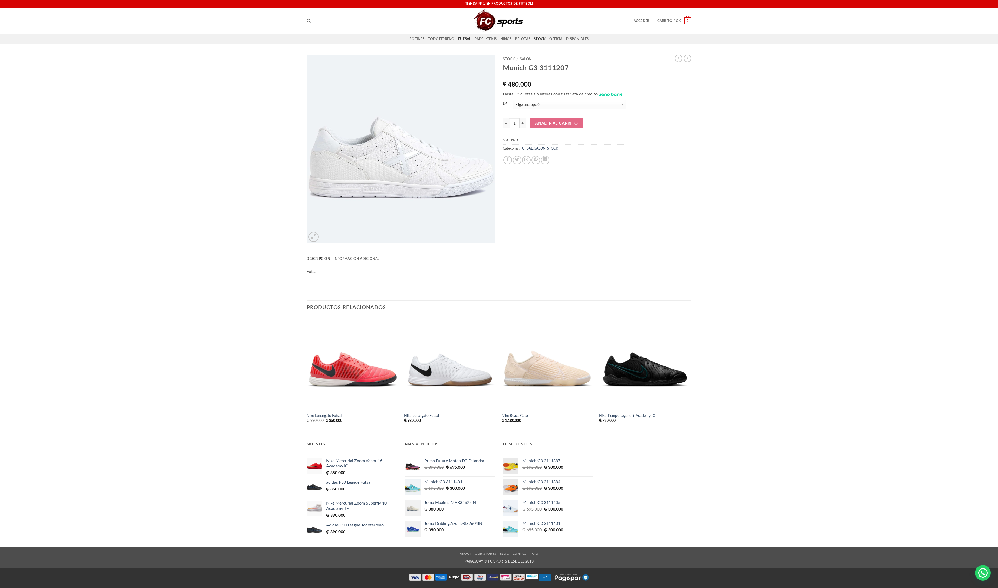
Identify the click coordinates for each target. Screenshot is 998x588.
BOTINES (416, 39)
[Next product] (678, 58)
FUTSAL (464, 39)
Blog (504, 553)
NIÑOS (505, 39)
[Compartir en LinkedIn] (545, 160)
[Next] (691, 375)
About (465, 553)
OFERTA (556, 39)
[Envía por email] (526, 160)
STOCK (540, 39)
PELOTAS (522, 39)
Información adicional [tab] (356, 258)
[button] (641, 21)
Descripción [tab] (318, 258)
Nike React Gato (515, 416)
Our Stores (485, 553)
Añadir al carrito (556, 123)
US (505, 104)
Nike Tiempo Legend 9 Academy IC (627, 416)
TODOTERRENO (441, 39)
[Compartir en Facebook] (507, 160)
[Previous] (307, 375)
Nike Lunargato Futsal (324, 416)
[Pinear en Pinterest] (535, 160)
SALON (526, 59)
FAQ (534, 553)
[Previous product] (687, 58)
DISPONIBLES (577, 39)
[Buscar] (309, 21)
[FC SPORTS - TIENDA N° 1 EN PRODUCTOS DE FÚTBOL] (499, 21)
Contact (520, 553)
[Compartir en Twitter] (517, 160)
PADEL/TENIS (486, 39)
